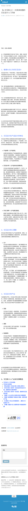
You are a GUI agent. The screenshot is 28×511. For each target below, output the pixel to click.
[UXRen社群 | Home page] (5, 2)
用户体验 (8, 5)
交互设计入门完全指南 (9, 382)
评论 (4, 450)
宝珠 (3, 15)
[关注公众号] (13, 507)
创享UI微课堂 (10, 428)
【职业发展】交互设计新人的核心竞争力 (14, 386)
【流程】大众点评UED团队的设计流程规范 (15, 395)
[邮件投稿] (15, 507)
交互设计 (3, 5)
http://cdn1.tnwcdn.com (13, 431)
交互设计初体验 (8, 384)
